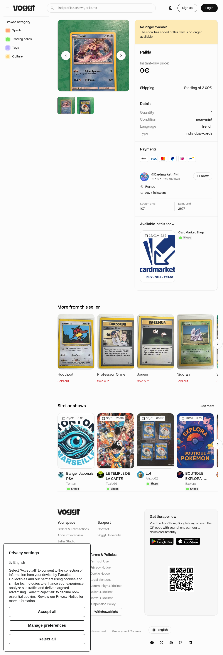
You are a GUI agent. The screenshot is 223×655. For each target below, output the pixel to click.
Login (209, 8)
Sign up (187, 8)
